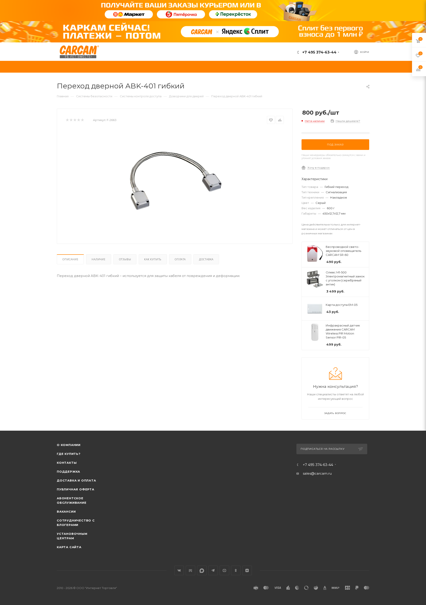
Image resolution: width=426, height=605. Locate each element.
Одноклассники (236, 570)
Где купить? (69, 454)
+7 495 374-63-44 (318, 52)
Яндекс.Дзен (247, 570)
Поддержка (68, 471)
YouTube (224, 570)
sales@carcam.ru (317, 473)
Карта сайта (69, 547)
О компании (69, 445)
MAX (202, 570)
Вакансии (66, 511)
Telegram (213, 570)
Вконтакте (179, 570)
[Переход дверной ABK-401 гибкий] (175, 179)
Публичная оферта (75, 489)
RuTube (190, 570)
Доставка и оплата (76, 480)
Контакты (67, 462)
